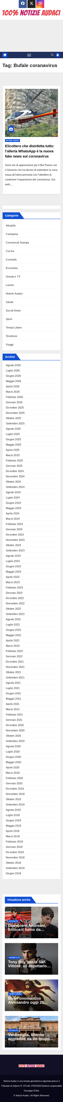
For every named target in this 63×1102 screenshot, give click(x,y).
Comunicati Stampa (17, 242)
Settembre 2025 (15, 423)
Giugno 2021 (13, 693)
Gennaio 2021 (14, 720)
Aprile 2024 (12, 513)
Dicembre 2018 (15, 852)
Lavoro (10, 285)
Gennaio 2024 (14, 529)
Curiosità (11, 259)
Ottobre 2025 (13, 418)
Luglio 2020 (13, 751)
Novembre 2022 (15, 603)
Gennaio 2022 (14, 656)
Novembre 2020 (15, 730)
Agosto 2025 (13, 428)
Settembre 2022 (15, 614)
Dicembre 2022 (15, 598)
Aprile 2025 (12, 450)
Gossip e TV (13, 276)
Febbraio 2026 (14, 397)
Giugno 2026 (13, 375)
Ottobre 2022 (13, 608)
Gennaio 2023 (14, 592)
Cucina (10, 251)
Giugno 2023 (13, 566)
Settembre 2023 (15, 550)
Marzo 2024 (13, 518)
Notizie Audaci (12, 140)
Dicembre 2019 (15, 788)
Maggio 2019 (13, 825)
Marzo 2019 (13, 836)
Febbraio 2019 (14, 841)
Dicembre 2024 (15, 471)
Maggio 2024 (13, 508)
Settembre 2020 (15, 741)
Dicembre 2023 (15, 534)
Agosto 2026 (13, 365)
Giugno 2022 (13, 630)
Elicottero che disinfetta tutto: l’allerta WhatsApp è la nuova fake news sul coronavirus (29, 151)
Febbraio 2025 (14, 460)
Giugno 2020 (13, 757)
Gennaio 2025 (14, 465)
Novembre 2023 (15, 540)
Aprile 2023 (12, 577)
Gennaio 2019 (14, 847)
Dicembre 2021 (15, 661)
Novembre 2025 (15, 413)
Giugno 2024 (13, 503)
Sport (9, 319)
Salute (9, 302)
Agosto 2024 (13, 492)
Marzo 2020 (13, 772)
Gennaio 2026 (14, 402)
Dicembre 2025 (15, 407)
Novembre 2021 (15, 667)
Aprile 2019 (12, 831)
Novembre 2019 (15, 794)
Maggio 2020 (13, 762)
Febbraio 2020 (14, 778)
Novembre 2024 (15, 476)
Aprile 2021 (12, 704)
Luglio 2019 (13, 815)
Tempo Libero (14, 327)
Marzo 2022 (13, 645)
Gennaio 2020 (14, 783)
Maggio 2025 (13, 444)
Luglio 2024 (13, 497)
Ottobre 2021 (13, 672)
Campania (12, 234)
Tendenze (11, 336)
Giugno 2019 (13, 820)
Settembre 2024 (15, 487)
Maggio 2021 (13, 698)
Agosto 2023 (13, 555)
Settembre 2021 (15, 677)
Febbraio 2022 (14, 651)
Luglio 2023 (13, 561)
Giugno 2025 (13, 439)
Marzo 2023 (13, 582)
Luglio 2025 (13, 434)
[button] (52, 55)
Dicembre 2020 (15, 725)
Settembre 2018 (15, 868)
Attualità (11, 225)
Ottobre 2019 (13, 799)
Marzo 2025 (13, 455)
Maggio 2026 (13, 381)
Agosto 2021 (13, 682)
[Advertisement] (31, 36)
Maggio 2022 (13, 635)
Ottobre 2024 (13, 481)
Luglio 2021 (13, 688)
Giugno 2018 (13, 873)
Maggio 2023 (13, 571)
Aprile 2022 (12, 640)
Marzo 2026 (13, 391)
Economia (12, 268)
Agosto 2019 (13, 809)
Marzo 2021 (13, 709)
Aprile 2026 (12, 386)
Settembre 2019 (15, 804)
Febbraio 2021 (14, 714)
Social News (13, 310)
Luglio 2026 (13, 370)
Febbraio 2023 (14, 587)
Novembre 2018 (15, 857)
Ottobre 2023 (13, 545)
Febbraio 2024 (14, 524)
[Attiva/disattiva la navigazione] (29, 55)
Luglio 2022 (13, 624)
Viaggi (9, 344)
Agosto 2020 (13, 746)
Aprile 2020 (12, 767)
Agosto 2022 (13, 619)
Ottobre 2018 (13, 862)
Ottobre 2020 (13, 735)
